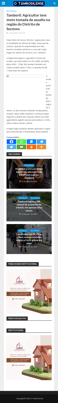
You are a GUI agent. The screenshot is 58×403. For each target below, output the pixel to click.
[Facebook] (11, 141)
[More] (41, 147)
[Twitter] (11, 147)
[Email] (21, 147)
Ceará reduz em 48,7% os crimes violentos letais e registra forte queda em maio (29, 239)
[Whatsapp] (21, 141)
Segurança (11, 11)
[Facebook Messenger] (31, 141)
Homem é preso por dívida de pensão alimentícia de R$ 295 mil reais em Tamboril (29, 173)
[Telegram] (41, 141)
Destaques (23, 198)
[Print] (31, 147)
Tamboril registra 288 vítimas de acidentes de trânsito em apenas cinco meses (29, 206)
